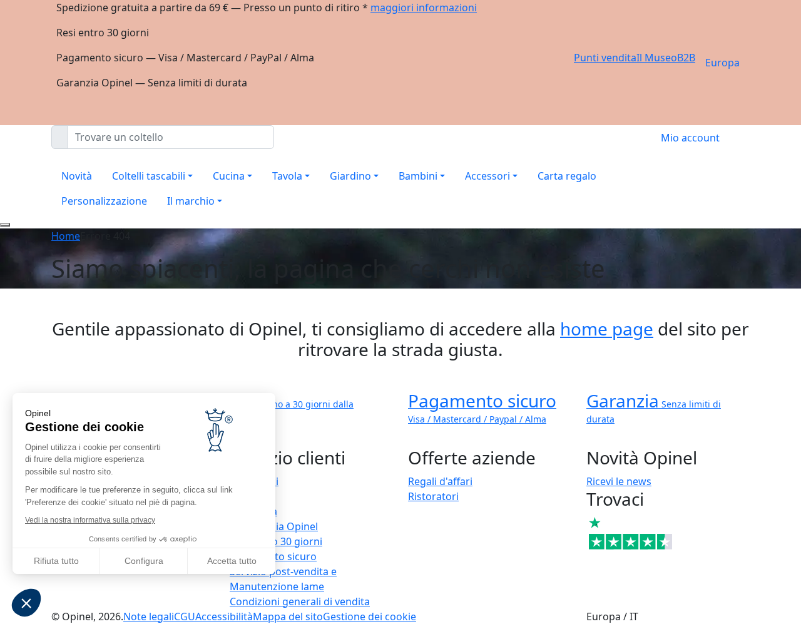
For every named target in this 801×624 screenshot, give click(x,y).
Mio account (690, 138)
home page (606, 328)
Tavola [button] (287, 176)
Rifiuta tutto (56, 561)
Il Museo (656, 57)
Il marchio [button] (191, 201)
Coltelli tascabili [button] (148, 176)
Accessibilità (224, 616)
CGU (184, 616)
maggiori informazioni (423, 7)
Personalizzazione (104, 201)
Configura (144, 561)
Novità (76, 176)
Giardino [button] (350, 176)
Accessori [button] (487, 176)
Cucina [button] (229, 176)
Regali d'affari (440, 481)
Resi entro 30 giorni (276, 541)
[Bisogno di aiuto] (5, 225)
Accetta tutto (232, 561)
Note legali (148, 616)
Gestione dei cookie (369, 616)
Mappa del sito (288, 616)
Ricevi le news (618, 481)
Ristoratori (433, 496)
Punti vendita (605, 57)
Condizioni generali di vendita (300, 601)
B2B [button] (686, 57)
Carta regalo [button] (567, 176)
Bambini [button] (418, 176)
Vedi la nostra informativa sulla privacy (90, 520)
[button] (26, 603)
